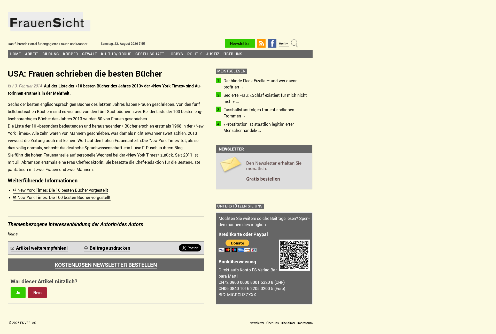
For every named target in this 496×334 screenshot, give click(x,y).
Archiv (283, 43)
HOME (15, 53)
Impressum (305, 323)
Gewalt (89, 53)
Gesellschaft (149, 53)
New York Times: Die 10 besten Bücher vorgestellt (63, 190)
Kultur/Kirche (116, 53)
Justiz (212, 53)
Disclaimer (288, 323)
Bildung (50, 53)
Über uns (233, 53)
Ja (18, 292)
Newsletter (240, 43)
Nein (37, 292)
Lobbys (175, 53)
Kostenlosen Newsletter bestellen (106, 264)
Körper (70, 53)
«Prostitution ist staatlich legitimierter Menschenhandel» (258, 127)
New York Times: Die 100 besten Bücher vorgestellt (64, 197)
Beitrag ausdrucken (110, 248)
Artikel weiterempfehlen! (42, 248)
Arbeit (31, 53)
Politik (194, 53)
